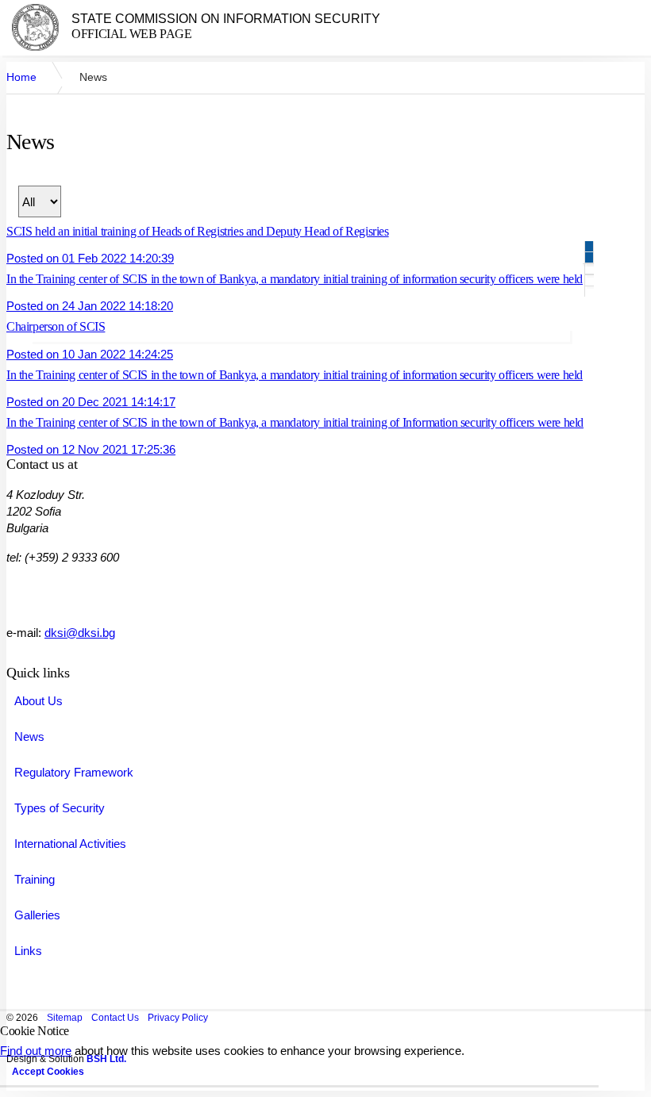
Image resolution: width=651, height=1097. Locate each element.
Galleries (37, 915)
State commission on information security (225, 18)
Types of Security (59, 808)
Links (28, 950)
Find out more (35, 1050)
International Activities (70, 843)
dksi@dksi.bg (79, 632)
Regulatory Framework (73, 772)
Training (34, 879)
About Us (38, 701)
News (29, 736)
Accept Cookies (48, 1071)
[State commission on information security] (35, 27)
